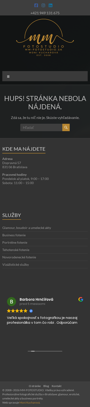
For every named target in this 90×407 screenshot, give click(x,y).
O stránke (35, 386)
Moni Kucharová (29, 402)
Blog (46, 386)
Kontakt (56, 386)
